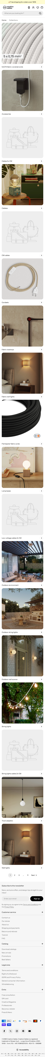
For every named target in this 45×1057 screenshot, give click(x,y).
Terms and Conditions (30, 904)
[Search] (40, 13)
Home (4, 20)
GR (33, 1053)
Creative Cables (12, 1039)
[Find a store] (29, 7)
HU (40, 1053)
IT (5, 1055)
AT (5, 1053)
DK (22, 1053)
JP (9, 1055)
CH (12, 1053)
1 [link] (10, 875)
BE (8, 1053)
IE (42, 1053)
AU (2, 1053)
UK (32, 1055)
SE (26, 1055)
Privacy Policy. (9, 907)
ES (26, 1053)
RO (19, 1055)
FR (29, 1053)
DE (19, 1053)
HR (36, 1053)
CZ (15, 1053)
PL (15, 1055)
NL (12, 1055)
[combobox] (22, 13)
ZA (39, 1055)
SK (22, 1055)
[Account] (33, 7)
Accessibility (24, 1050)
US (35, 1055)
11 (27, 875)
